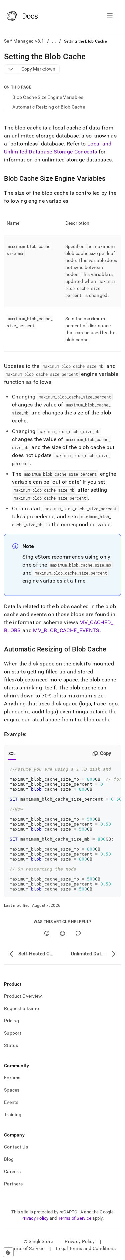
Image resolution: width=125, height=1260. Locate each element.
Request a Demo (21, 1008)
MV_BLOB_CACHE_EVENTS (66, 630)
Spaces (12, 1090)
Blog (9, 1159)
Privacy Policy (35, 1218)
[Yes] (47, 933)
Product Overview (23, 996)
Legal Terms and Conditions (86, 1248)
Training (12, 1114)
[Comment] (78, 933)
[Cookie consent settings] (8, 1252)
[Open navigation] (109, 16)
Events (11, 1102)
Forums (12, 1077)
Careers (12, 1171)
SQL (12, 753)
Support (12, 1033)
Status (11, 1045)
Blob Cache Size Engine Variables (47, 97)
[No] (62, 933)
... (54, 41)
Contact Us (16, 1146)
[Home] (22, 16)
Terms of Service (74, 1218)
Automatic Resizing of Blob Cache (48, 107)
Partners (13, 1183)
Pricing (11, 1020)
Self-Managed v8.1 (24, 41)
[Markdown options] (10, 69)
